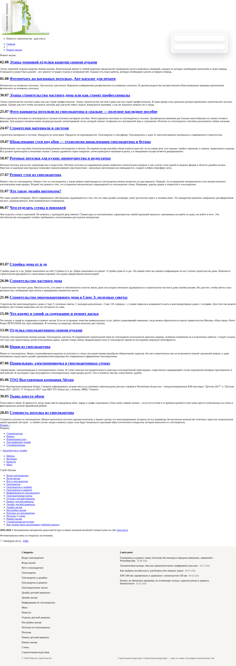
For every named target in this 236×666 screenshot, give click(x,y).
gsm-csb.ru (122, 530)
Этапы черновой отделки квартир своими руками (53, 62)
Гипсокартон (13, 484)
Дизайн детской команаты (20, 504)
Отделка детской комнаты (20, 498)
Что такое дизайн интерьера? (35, 191)
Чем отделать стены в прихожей (38, 207)
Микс (9, 464)
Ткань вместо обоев (27, 396)
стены (22, 516)
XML (26, 541)
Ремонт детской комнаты (20, 501)
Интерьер (11, 458)
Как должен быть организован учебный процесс (33, 524)
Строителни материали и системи (39, 128)
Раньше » (5, 425)
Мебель (10, 456)
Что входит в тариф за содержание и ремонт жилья (54, 314)
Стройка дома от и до (28, 264)
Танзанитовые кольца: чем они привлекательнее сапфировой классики (159, 565)
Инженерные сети (16, 439)
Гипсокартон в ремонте (19, 490)
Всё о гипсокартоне (17, 481)
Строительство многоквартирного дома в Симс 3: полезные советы (68, 297)
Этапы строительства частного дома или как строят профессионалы (70, 95)
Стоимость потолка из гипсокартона (42, 412)
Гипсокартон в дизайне (19, 487)
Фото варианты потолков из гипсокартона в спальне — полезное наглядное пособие (83, 111)
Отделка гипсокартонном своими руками (46, 330)
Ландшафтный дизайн (18, 442)
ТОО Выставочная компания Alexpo (42, 380)
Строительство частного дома (36, 281)
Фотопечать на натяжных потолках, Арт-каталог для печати (63, 79)
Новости (11, 461)
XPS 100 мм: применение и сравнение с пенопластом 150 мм (153, 575)
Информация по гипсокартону (23, 492)
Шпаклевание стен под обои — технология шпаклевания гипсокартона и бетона (80, 142)
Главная (10, 44)
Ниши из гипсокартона (30, 347)
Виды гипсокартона (17, 475)
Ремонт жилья (14, 49)
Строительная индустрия (20, 521)
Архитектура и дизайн (14, 450)
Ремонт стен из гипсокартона (35, 175)
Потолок (11, 516)
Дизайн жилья (14, 507)
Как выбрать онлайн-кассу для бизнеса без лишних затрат (152, 570)
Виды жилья (13, 478)
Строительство (14, 433)
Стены (25, 647)
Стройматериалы (15, 445)
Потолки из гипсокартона (20, 513)
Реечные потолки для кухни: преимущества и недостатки (60, 158)
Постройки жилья (16, 510)
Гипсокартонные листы (19, 495)
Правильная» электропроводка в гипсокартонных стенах (60, 363)
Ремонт (10, 436)
